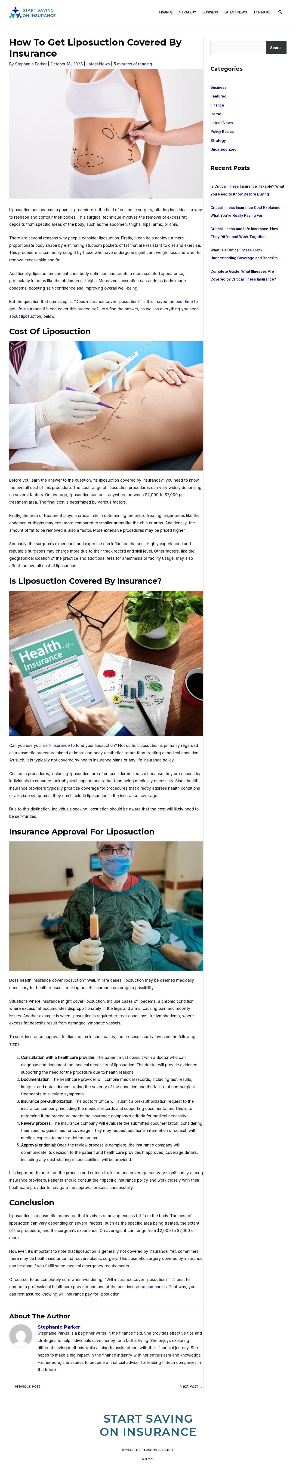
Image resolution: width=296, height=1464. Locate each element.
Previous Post (25, 1386)
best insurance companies (142, 1286)
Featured (218, 96)
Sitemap (148, 1459)
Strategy (187, 12)
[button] (280, 12)
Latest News (236, 12)
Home (215, 114)
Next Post (191, 1386)
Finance (166, 12)
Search (276, 47)
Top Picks (262, 12)
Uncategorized (223, 149)
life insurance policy (155, 760)
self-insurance (56, 745)
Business (210, 12)
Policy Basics (222, 131)
